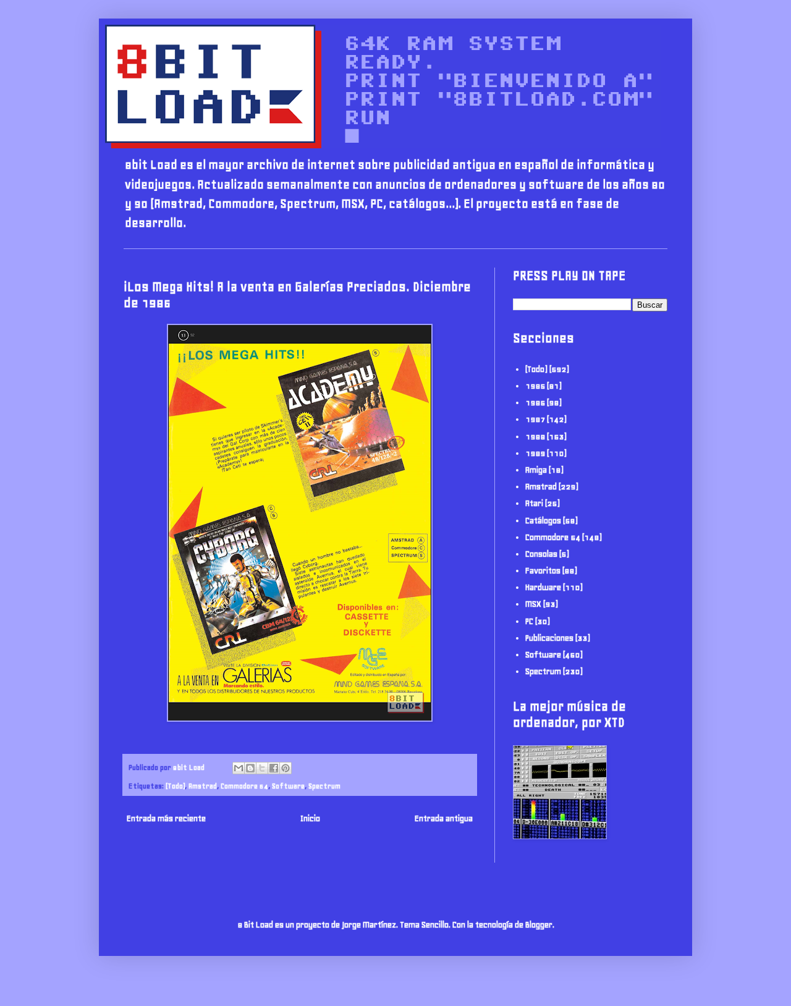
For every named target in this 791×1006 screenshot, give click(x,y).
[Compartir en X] (262, 768)
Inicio (310, 818)
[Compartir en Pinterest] (285, 768)
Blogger (538, 924)
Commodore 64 (244, 785)
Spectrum (324, 785)
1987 (535, 419)
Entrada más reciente (166, 818)
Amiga (536, 470)
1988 (535, 436)
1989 (535, 453)
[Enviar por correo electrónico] (238, 768)
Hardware (543, 587)
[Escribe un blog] (250, 768)
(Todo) (175, 785)
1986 (535, 402)
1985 (535, 386)
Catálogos (543, 520)
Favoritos (542, 570)
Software (288, 785)
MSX (533, 604)
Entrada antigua (444, 818)
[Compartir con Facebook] (274, 768)
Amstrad (202, 785)
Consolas (541, 554)
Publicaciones (549, 638)
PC (529, 621)
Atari (534, 503)
